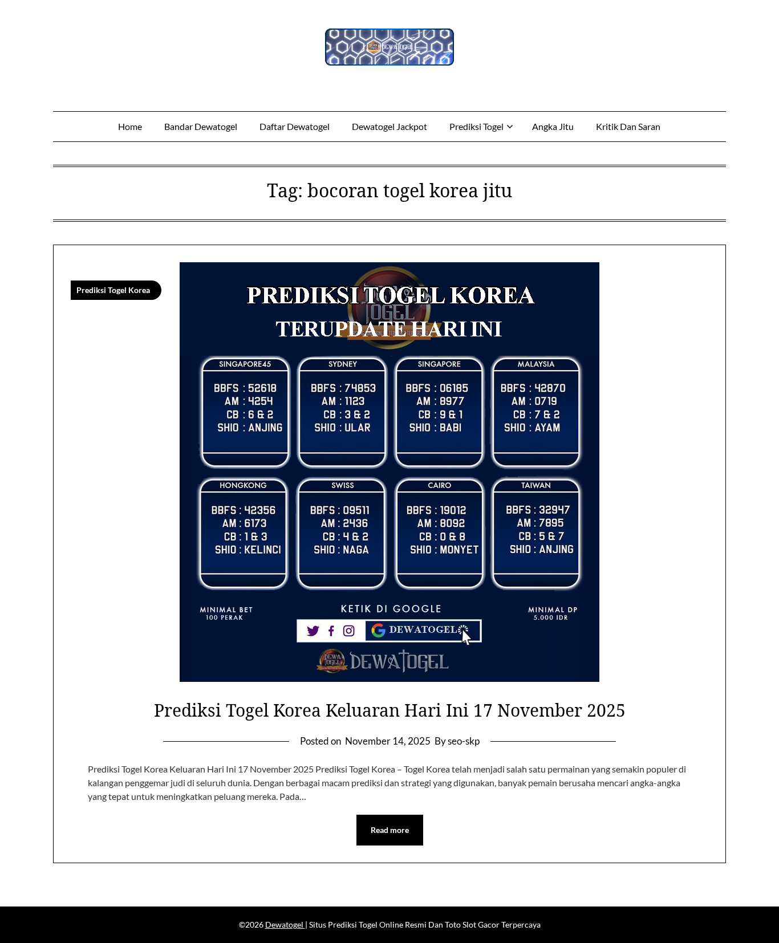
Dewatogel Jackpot (389, 126)
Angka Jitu (553, 126)
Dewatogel (285, 924)
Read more (390, 830)
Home (130, 126)
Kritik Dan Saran (628, 126)
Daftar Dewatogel (294, 126)
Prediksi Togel (476, 126)
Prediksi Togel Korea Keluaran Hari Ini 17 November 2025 (390, 710)
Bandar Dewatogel (200, 126)
